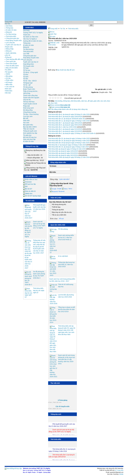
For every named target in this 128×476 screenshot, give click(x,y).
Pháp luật (26, 106)
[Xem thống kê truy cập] (13, 468)
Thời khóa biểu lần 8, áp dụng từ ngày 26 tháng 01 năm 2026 (69, 114)
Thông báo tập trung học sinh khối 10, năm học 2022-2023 (66, 265)
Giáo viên (26, 120)
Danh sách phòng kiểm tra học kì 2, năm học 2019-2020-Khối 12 (66, 237)
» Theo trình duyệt (11, 63)
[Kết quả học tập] (29, 184)
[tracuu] (51, 32)
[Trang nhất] (53, 29)
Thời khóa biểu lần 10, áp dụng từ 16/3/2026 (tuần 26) (66, 119)
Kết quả (61, 218)
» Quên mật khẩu (10, 53)
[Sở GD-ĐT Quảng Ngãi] (32, 196)
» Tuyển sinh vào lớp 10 (13, 45)
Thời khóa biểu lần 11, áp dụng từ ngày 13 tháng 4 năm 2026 (69, 121)
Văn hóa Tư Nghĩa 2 (30, 39)
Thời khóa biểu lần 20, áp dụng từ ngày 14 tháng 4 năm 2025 (69, 138)
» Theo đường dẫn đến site (14, 59)
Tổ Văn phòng (28, 87)
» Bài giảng (8, 76)
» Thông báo (9, 28)
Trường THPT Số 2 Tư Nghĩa (33, 33)
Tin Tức (62, 29)
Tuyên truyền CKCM (30, 104)
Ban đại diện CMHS (30, 127)
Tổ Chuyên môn (28, 66)
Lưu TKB (26, 53)
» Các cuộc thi (9, 87)
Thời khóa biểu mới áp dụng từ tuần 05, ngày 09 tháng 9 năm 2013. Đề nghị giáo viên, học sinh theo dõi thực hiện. (66, 330)
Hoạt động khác (28, 64)
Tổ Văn (25, 79)
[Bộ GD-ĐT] (27, 189)
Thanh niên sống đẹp (30, 95)
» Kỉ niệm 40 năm (10, 30)
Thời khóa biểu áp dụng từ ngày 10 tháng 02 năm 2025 (67, 149)
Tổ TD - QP (27, 85)
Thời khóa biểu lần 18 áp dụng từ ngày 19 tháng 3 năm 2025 (68, 143)
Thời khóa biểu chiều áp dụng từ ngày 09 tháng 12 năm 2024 (69, 157)
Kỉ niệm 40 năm (28, 45)
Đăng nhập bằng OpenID (61, 185)
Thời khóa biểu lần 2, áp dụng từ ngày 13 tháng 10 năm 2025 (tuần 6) (71, 133)
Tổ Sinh (25, 77)
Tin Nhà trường (28, 49)
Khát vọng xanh (28, 108)
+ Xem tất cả (52, 410)
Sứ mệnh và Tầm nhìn (30, 37)
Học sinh (26, 123)
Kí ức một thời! (63, 256)
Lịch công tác (27, 60)
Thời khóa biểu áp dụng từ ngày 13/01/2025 (63, 151)
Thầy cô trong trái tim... (30, 91)
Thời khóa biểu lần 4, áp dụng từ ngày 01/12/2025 (65, 129)
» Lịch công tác (10, 43)
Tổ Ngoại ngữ (27, 83)
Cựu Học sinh (27, 116)
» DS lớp (8, 78)
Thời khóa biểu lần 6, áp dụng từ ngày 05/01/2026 (65, 125)
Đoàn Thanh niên (29, 89)
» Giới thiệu (8, 26)
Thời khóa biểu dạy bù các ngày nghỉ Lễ (38, 290)
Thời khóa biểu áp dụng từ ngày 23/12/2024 (63, 153)
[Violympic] (27, 182)
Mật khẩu (52, 172)
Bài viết (25, 118)
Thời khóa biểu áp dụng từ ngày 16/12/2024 (63, 155)
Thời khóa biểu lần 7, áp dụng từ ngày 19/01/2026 (65, 123)
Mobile (121, 474)
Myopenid (61, 191)
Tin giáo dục (27, 135)
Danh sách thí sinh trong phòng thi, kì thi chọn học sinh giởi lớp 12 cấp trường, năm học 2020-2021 (66, 359)
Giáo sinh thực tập (29, 139)
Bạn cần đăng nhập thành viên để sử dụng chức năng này (68, 109)
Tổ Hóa (25, 74)
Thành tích (26, 35)
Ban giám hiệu (28, 125)
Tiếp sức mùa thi (28, 129)
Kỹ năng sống (27, 110)
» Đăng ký (8, 51)
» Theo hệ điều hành (12, 66)
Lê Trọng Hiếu (119, 470)
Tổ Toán (26, 68)
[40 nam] (51, 36)
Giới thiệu (26, 30)
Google (59, 188)
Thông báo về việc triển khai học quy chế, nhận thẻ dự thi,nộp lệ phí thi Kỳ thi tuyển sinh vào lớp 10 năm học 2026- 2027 (39, 246)
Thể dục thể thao (28, 102)
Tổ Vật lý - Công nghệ (30, 72)
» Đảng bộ (8, 32)
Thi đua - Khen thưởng (30, 114)
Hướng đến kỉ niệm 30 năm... (33, 41)
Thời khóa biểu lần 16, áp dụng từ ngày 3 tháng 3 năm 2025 (68, 147)
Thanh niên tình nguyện (31, 97)
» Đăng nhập (9, 49)
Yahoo (70, 188)
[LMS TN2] (52, 34)
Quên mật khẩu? (64, 179)
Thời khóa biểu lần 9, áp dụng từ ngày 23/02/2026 (65, 116)
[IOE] (25, 186)
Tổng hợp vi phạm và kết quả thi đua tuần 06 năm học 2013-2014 (66, 309)
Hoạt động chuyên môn (31, 58)
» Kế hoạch (8, 82)
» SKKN (7, 74)
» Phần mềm (9, 80)
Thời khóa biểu (28, 51)
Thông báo (26, 43)
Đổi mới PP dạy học (30, 137)
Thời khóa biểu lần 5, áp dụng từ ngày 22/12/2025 (65, 131)
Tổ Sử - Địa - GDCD (30, 81)
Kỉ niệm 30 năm (28, 141)
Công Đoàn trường (29, 112)
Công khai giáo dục (29, 56)
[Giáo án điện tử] (29, 191)
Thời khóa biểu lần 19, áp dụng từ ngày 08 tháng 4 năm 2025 (69, 141)
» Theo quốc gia (10, 61)
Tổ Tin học (26, 70)
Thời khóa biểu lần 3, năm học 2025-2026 (62, 127)
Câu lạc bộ (26, 99)
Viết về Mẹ (26, 93)
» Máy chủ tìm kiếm (11, 68)
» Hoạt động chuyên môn (13, 40)
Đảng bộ (26, 47)
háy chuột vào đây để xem (66, 70)
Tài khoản (52, 166)
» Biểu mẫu (8, 84)
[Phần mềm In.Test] (30, 179)
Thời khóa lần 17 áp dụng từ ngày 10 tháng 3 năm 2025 (67, 145)
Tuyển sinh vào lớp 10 (30, 62)
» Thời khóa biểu (10, 36)
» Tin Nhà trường (10, 34)
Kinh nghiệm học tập (30, 133)
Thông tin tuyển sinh (30, 131)
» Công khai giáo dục (12, 38)
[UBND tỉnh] (27, 193)
